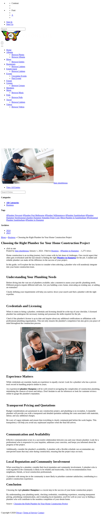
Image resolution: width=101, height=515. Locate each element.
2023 (8, 233)
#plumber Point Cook (51, 218)
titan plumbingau (61, 183)
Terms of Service (30, 513)
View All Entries (13, 187)
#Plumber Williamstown (55, 215)
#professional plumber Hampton (28, 218)
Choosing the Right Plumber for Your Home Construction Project (41, 504)
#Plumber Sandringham (75, 215)
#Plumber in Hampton (34, 220)
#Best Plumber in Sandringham (73, 218)
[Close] (2, 46)
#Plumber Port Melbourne (33, 215)
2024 (8, 230)
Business (10, 205)
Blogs (3, 237)
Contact (41, 513)
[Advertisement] (50, 128)
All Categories (12, 203)
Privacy (19, 513)
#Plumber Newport (14, 215)
